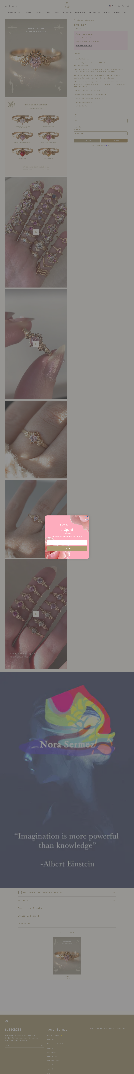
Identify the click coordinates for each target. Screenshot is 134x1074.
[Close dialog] (86, 518)
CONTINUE (67, 548)
